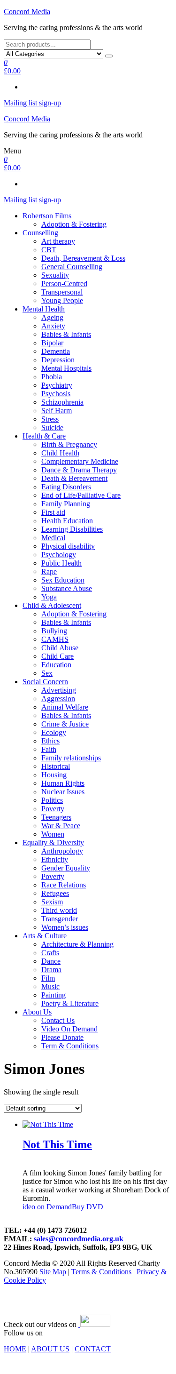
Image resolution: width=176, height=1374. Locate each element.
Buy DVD (87, 1207)
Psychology (58, 555)
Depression (58, 360)
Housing (54, 775)
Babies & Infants (66, 334)
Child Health (60, 453)
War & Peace (60, 826)
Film (48, 978)
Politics (52, 800)
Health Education (67, 521)
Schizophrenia (62, 402)
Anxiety (53, 326)
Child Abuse (59, 648)
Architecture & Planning (77, 944)
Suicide (52, 427)
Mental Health (44, 309)
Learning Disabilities (72, 529)
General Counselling (71, 267)
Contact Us (58, 1020)
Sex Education (62, 580)
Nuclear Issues (62, 792)
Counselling (40, 233)
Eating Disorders (66, 487)
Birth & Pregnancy (69, 444)
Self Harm (56, 411)
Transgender (59, 919)
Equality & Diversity (53, 843)
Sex (47, 673)
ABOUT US (50, 1349)
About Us (37, 1012)
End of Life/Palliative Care (81, 495)
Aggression (58, 699)
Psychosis (55, 394)
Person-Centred (64, 284)
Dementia (55, 351)
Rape (49, 571)
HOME (15, 1349)
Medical (53, 538)
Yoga (49, 597)
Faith (48, 749)
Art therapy (58, 241)
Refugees (55, 893)
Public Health (61, 563)
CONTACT (93, 1349)
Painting (53, 995)
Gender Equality (65, 868)
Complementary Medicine (79, 461)
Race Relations (63, 885)
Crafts (50, 953)
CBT (48, 250)
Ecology (53, 732)
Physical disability (68, 546)
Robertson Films (47, 216)
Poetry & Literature (70, 1003)
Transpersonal (62, 292)
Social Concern (45, 682)
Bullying (54, 631)
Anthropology (62, 851)
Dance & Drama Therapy (79, 470)
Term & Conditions (70, 1046)
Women (52, 834)
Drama (51, 970)
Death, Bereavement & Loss (83, 258)
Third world (59, 910)
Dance (51, 961)
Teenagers (56, 817)
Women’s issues (64, 927)
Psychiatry (56, 385)
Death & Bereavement (74, 478)
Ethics (50, 741)
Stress (50, 419)
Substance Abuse (66, 588)
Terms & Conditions (101, 1272)
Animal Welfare (64, 707)
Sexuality (55, 275)
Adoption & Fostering (74, 224)
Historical (55, 766)
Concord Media (27, 12)
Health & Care (44, 436)
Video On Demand (69, 1029)
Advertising (58, 690)
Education (56, 665)
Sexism (52, 902)
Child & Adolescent (52, 605)
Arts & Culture (45, 936)
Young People (62, 300)
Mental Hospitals (66, 368)
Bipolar (52, 343)
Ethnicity (54, 859)
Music (50, 987)
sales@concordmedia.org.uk (78, 1239)
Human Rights (62, 783)
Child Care (57, 656)
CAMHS (55, 639)
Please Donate (62, 1037)
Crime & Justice (65, 724)
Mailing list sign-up (32, 103)
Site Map (52, 1272)
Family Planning (65, 504)
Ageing (52, 317)
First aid (53, 512)
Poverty (52, 809)
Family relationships (71, 758)
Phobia (51, 377)
